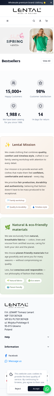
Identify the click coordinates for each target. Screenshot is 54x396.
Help (7, 337)
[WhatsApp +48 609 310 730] (47, 389)
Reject (18, 388)
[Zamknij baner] (51, 2)
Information (12, 346)
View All (46, 60)
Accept (36, 388)
